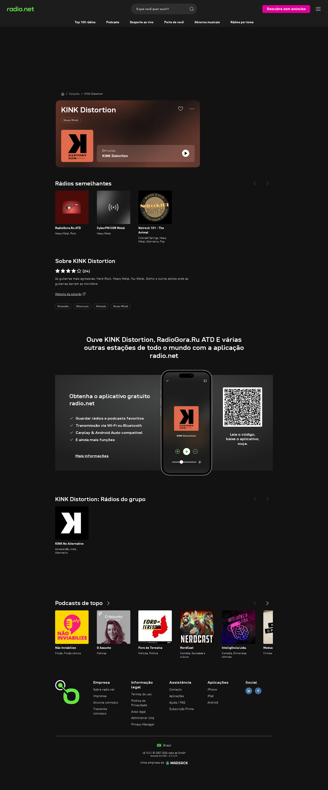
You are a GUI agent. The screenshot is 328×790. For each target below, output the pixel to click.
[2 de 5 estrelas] (63, 271)
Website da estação (68, 294)
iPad (211, 696)
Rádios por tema (241, 22)
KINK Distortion (115, 156)
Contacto (175, 689)
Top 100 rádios (85, 22)
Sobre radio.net (103, 689)
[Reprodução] (185, 153)
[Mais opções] (192, 108)
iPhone (212, 689)
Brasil (166, 745)
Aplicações (176, 696)
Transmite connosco (100, 711)
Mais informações (92, 456)
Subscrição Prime (181, 709)
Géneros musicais (207, 22)
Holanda (101, 306)
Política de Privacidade (139, 703)
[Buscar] (191, 9)
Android (213, 702)
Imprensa (99, 696)
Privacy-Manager (142, 724)
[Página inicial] (62, 94)
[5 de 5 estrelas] (79, 271)
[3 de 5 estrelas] (68, 271)
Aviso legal (138, 711)
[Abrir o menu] (318, 9)
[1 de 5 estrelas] (57, 271)
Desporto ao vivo (142, 22)
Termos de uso (141, 694)
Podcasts (112, 22)
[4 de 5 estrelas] (73, 271)
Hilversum (82, 306)
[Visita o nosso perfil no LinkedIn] (249, 691)
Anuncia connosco (105, 702)
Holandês (63, 306)
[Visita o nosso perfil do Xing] (258, 691)
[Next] (267, 181)
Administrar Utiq (142, 718)
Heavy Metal (70, 120)
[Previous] (254, 181)
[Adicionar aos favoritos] (180, 108)
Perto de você (174, 22)
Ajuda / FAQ (177, 702)
